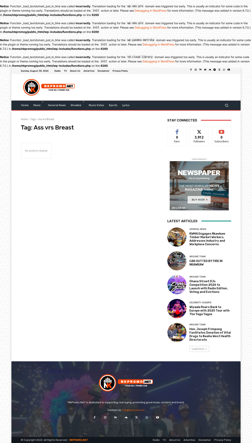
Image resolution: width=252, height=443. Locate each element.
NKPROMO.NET (78, 439)
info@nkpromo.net (133, 410)
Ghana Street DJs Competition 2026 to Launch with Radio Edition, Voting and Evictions (208, 286)
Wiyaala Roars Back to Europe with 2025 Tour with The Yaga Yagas (209, 310)
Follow (199, 129)
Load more (198, 349)
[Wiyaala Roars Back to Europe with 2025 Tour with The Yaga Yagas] (176, 308)
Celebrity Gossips (200, 302)
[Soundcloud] (210, 70)
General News (197, 229)
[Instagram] (195, 70)
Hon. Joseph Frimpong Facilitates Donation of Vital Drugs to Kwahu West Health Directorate (210, 334)
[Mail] (205, 70)
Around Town (197, 256)
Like (177, 129)
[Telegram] (214, 70)
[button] (226, 105)
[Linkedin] (200, 70)
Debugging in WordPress (151, 10)
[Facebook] (191, 70)
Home (24, 119)
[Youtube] (228, 70)
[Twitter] (219, 70)
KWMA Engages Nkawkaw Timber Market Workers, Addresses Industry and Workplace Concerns (207, 239)
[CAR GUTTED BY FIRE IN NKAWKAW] (176, 260)
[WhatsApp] (224, 70)
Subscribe (222, 129)
